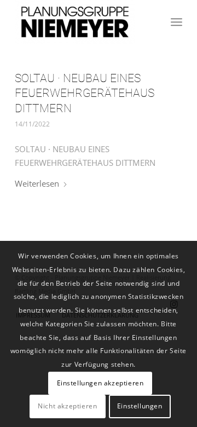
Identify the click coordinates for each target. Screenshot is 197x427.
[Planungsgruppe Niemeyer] (82, 22)
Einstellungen (140, 406)
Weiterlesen (37, 183)
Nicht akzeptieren (67, 406)
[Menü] (176, 22)
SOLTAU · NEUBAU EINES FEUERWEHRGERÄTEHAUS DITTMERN (84, 93)
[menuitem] (176, 22)
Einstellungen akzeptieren (100, 383)
